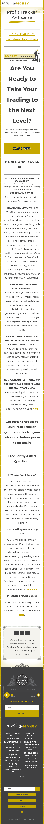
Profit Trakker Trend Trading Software (15, 3)
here (35, 408)
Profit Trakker (12, 738)
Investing (13, 754)
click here (31, 589)
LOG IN (22, 806)
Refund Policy (31, 762)
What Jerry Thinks (13, 760)
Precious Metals (13, 757)
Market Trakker (13, 747)
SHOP (22, 800)
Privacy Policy (31, 758)
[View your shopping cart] (22, 812)
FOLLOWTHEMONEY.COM (27, 819)
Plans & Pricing (31, 738)
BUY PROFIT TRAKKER (22, 795)
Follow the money (22, 726)
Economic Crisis (13, 751)
